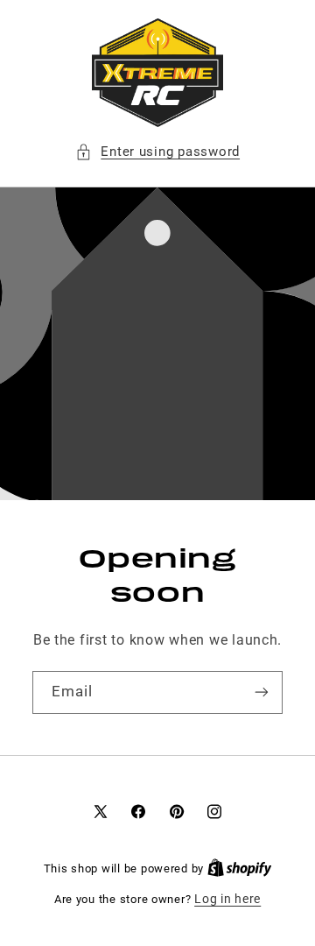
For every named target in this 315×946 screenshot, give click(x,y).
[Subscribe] (262, 692)
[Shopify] (239, 868)
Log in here (227, 899)
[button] (157, 152)
